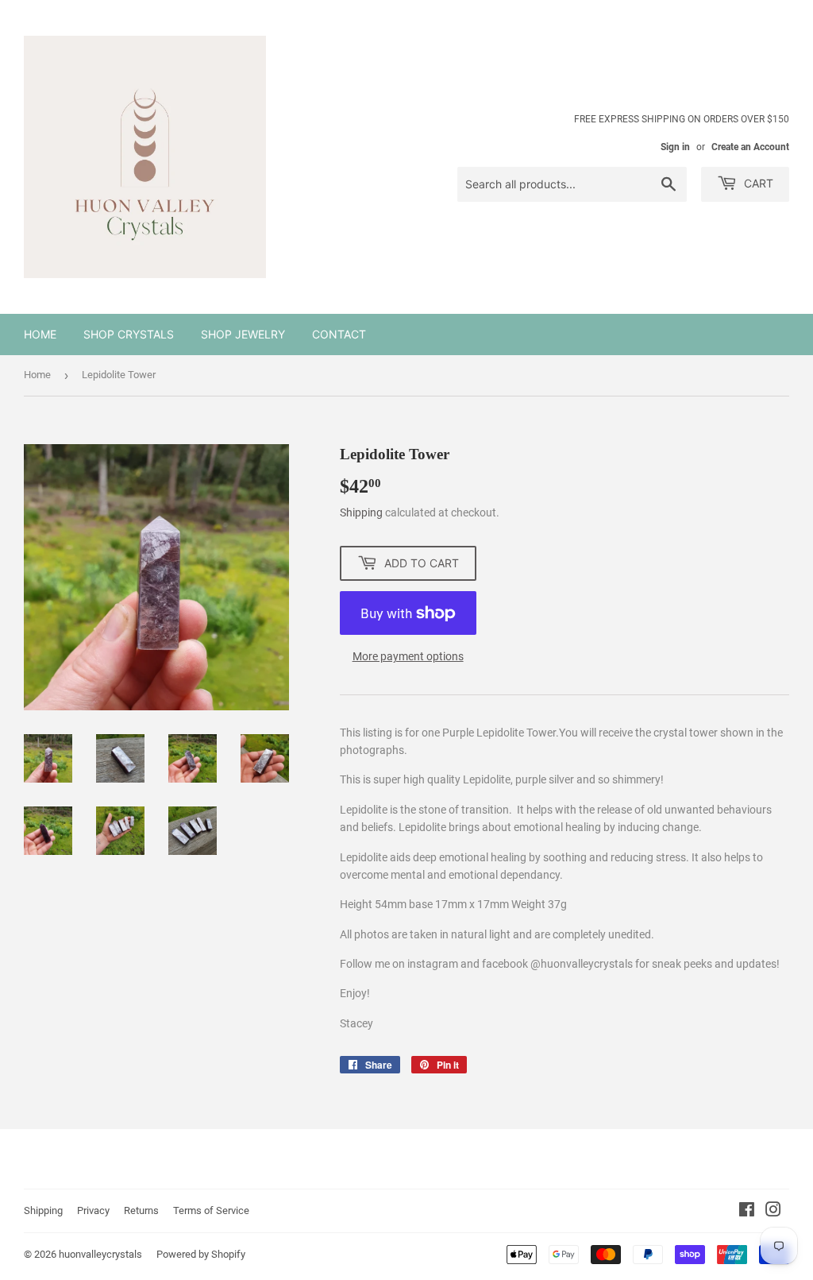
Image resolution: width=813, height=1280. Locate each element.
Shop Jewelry (243, 334)
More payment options (408, 656)
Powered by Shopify (200, 1254)
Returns (141, 1210)
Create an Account (750, 147)
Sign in (675, 147)
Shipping (361, 512)
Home (40, 334)
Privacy (93, 1210)
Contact (339, 334)
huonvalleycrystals (100, 1254)
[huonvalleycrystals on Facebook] (746, 1211)
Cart (757, 183)
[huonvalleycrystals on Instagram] (773, 1211)
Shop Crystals (128, 334)
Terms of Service (211, 1210)
